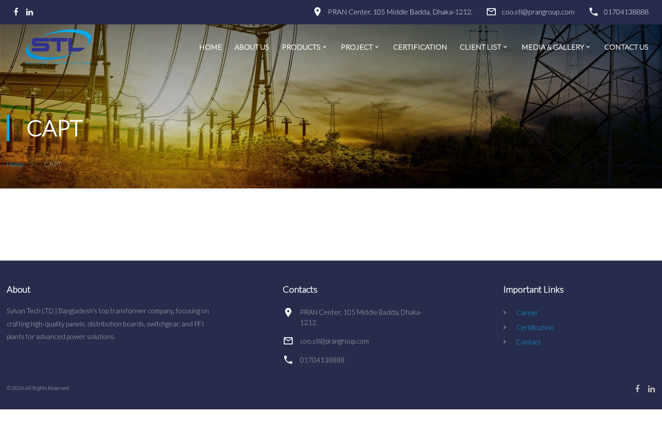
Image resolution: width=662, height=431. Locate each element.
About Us (252, 46)
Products (301, 46)
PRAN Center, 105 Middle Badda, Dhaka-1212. (400, 11)
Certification (420, 46)
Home (210, 46)
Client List (480, 46)
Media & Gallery (552, 46)
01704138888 (626, 11)
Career (527, 312)
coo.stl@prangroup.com (538, 11)
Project (357, 46)
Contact (528, 342)
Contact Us (626, 46)
